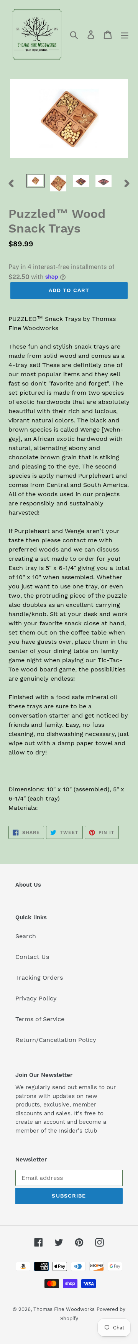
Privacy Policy (36, 998)
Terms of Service (39, 1019)
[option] (35, 182)
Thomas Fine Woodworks (64, 1309)
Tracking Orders (39, 977)
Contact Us (32, 956)
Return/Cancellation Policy (55, 1039)
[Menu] (124, 34)
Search (25, 936)
